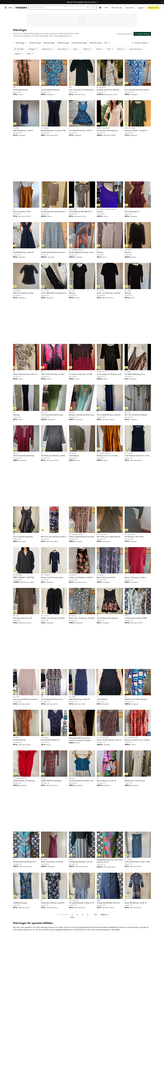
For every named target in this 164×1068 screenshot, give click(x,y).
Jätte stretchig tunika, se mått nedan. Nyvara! (52, 374)
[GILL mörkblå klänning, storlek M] (110, 398)
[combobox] (59, 7)
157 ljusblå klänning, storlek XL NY (81, 903)
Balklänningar (49, 43)
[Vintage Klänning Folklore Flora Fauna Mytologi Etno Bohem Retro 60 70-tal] (26, 845)
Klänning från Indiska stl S (50, 740)
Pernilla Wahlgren (77, 250)
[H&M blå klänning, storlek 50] (82, 682)
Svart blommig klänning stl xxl (52, 699)
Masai (102, 575)
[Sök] (87, 7)
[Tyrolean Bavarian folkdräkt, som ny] (82, 763)
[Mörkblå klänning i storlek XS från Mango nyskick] (54, 113)
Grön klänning (74, 455)
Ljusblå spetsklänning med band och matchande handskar (53, 252)
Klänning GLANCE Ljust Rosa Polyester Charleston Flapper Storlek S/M (80, 739)
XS (42, 128)
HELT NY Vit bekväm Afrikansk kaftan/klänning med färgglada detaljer (136, 415)
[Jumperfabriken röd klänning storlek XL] (26, 763)
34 (125, 778)
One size (44, 412)
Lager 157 (75, 900)
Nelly (129, 250)
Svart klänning (102, 699)
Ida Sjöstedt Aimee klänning (107, 130)
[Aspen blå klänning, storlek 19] (138, 886)
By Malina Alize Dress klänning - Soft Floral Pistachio (108, 90)
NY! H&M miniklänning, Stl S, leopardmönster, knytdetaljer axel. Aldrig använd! (137, 374)
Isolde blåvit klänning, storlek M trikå (52, 903)
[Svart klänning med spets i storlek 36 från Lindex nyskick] (138, 438)
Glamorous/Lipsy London (108, 209)
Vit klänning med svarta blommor (53, 211)
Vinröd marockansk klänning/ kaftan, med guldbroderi (23, 456)
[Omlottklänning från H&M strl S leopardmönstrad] (82, 194)
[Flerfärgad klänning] (26, 73)
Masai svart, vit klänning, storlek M (81, 618)
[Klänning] (110, 194)
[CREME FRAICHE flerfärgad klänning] (54, 763)
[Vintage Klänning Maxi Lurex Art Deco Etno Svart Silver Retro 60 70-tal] (82, 845)
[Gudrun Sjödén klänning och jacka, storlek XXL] (82, 519)
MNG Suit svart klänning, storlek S (53, 537)
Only (73, 290)
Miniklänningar (35, 43)
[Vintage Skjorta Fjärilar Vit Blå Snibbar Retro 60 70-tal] (138, 601)
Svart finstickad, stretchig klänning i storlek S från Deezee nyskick (82, 90)
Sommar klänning (19, 740)
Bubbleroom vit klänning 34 (135, 781)
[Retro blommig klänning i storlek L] (138, 73)
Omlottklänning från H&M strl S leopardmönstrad (80, 212)
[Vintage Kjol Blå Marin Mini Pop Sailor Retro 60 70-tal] (110, 886)
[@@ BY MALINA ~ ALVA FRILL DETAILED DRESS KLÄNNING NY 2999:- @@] (26, 560)
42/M (98, 128)
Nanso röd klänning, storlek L (135, 577)
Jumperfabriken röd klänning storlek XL (23, 781)
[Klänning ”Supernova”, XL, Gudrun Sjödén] (138, 723)
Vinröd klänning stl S (132, 211)
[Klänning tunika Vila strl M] (26, 601)
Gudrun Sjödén (105, 453)
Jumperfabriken (21, 778)
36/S (70, 87)
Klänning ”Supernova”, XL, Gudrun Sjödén (137, 740)
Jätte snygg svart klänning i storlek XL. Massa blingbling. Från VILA (110, 374)
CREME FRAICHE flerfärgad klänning (51, 781)
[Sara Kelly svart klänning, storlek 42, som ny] (54, 438)
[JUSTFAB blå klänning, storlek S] (82, 113)
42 (125, 290)
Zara (45, 859)
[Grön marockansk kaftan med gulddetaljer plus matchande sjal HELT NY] (54, 398)
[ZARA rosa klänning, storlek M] (54, 845)
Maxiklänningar (96, 43)
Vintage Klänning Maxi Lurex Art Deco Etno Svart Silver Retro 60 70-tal (81, 862)
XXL (70, 534)
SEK (106, 8)
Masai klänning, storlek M (106, 577)
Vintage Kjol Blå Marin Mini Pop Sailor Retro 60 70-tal (108, 903)
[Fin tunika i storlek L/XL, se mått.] (82, 357)
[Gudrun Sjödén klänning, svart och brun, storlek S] (110, 723)
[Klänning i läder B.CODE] (26, 194)
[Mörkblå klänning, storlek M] (26, 235)
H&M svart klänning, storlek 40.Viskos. (23, 293)
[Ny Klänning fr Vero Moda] (138, 519)
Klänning (100, 211)
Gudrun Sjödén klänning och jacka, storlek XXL (81, 537)
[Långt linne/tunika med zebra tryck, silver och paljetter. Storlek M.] (26, 357)
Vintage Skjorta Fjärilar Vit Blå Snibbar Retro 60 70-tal (135, 618)
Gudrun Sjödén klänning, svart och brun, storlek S (109, 740)
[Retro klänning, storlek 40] (110, 763)
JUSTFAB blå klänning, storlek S (80, 130)
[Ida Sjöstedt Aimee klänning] (110, 113)
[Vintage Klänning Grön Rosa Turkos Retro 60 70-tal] (110, 845)
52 (14, 697)
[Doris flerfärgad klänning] (54, 73)
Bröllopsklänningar (79, 43)
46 (125, 697)
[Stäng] (162, 2)
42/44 (127, 128)
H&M (17, 128)
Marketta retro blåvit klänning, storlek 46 (136, 699)
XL (97, 453)
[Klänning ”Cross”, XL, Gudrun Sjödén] (110, 438)
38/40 (99, 900)
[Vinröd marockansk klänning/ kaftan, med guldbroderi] (26, 438)
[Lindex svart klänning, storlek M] (110, 276)
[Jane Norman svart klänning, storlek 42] (110, 601)
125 (95, 915)
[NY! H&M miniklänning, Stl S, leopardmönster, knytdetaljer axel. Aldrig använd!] (138, 357)
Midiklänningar (63, 43)
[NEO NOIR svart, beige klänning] (110, 519)
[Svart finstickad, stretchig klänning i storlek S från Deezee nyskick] (82, 73)
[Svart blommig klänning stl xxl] (54, 682)
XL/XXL (43, 778)
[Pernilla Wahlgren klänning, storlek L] (82, 235)
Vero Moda (131, 534)
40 (14, 290)
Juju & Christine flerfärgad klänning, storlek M (23, 537)
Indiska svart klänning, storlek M (80, 577)
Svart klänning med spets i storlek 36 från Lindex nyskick (137, 456)
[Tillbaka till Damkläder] (14, 43)
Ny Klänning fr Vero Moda (134, 537)
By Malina (103, 87)
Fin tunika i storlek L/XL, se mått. (81, 374)
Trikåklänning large (20, 903)
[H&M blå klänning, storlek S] (26, 113)
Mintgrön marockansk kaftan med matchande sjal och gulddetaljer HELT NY (81, 415)
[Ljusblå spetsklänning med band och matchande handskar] (54, 235)
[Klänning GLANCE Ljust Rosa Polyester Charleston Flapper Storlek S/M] (82, 723)
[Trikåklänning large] (26, 886)
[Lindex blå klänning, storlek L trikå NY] (138, 845)
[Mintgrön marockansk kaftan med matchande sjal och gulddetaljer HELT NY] (82, 398)
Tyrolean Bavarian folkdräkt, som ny (81, 781)
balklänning (67, 930)
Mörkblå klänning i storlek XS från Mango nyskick (53, 131)
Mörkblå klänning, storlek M (23, 252)
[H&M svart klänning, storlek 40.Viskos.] (26, 276)
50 (70, 697)
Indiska (74, 575)
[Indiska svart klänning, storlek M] (82, 560)
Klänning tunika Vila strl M (22, 618)
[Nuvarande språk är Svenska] (100, 8)
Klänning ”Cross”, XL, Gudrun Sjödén (107, 456)
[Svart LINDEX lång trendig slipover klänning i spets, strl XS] (54, 276)
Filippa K (47, 575)
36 (125, 453)
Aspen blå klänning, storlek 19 (136, 903)
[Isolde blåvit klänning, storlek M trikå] (54, 886)
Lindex (46, 290)
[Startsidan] (21, 8)
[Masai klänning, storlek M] (110, 560)
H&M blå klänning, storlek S (23, 130)
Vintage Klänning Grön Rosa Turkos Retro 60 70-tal (110, 861)
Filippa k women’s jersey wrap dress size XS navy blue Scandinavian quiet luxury (52, 577)
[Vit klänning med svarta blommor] (54, 194)
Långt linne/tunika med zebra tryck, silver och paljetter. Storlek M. (26, 374)
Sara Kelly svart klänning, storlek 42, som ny (53, 456)
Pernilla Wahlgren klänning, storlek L (81, 252)
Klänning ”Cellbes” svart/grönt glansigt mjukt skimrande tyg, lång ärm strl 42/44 (137, 131)
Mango (46, 128)
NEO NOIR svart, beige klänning (108, 537)
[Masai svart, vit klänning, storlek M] (82, 601)
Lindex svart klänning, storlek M (108, 293)
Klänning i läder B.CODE (22, 211)
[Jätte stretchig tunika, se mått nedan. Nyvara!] (54, 357)
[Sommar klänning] (26, 723)
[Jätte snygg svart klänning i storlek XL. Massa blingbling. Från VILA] (110, 357)
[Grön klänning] (82, 438)
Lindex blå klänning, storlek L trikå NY (137, 862)
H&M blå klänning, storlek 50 (79, 699)
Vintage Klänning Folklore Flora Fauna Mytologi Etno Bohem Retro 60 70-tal (26, 862)
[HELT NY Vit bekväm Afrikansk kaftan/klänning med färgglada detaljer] (138, 398)
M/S (98, 534)
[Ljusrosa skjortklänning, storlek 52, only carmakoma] (26, 682)
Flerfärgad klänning (20, 90)
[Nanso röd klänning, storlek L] (138, 560)
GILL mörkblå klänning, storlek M (108, 415)
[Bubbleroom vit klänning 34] (138, 763)
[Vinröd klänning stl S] (138, 194)
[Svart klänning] (110, 682)
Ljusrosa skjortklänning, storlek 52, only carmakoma (25, 699)
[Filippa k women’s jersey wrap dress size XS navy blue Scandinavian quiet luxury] (54, 560)
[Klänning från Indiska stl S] (54, 723)
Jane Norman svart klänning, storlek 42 (107, 618)
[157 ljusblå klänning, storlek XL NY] (82, 886)
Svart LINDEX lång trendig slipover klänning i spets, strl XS (53, 293)
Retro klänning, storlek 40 (106, 781)
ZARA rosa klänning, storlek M (52, 862)
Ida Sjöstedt (106, 128)
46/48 (99, 372)
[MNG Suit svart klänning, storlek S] (54, 519)
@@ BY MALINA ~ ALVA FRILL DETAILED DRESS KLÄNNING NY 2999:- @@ (25, 577)
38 (125, 250)
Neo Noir (104, 534)
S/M (14, 87)
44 (14, 209)
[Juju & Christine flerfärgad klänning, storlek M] (26, 519)
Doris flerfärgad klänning (50, 90)
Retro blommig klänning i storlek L (137, 90)
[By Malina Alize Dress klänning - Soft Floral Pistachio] (110, 73)
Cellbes (132, 128)
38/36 (127, 616)
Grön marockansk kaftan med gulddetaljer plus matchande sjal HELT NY (53, 415)
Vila (103, 372)
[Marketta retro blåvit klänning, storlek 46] (138, 682)
